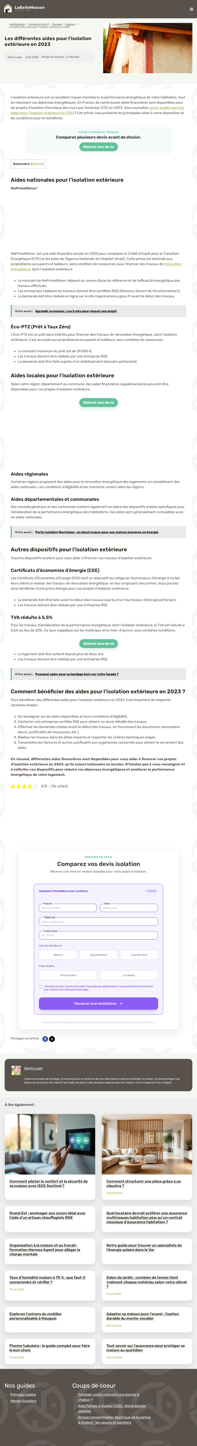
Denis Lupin (33, 1068)
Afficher (37, 164)
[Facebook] (45, 1039)
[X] (52, 1039)
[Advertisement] (98, 224)
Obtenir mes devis (98, 147)
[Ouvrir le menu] (191, 9)
